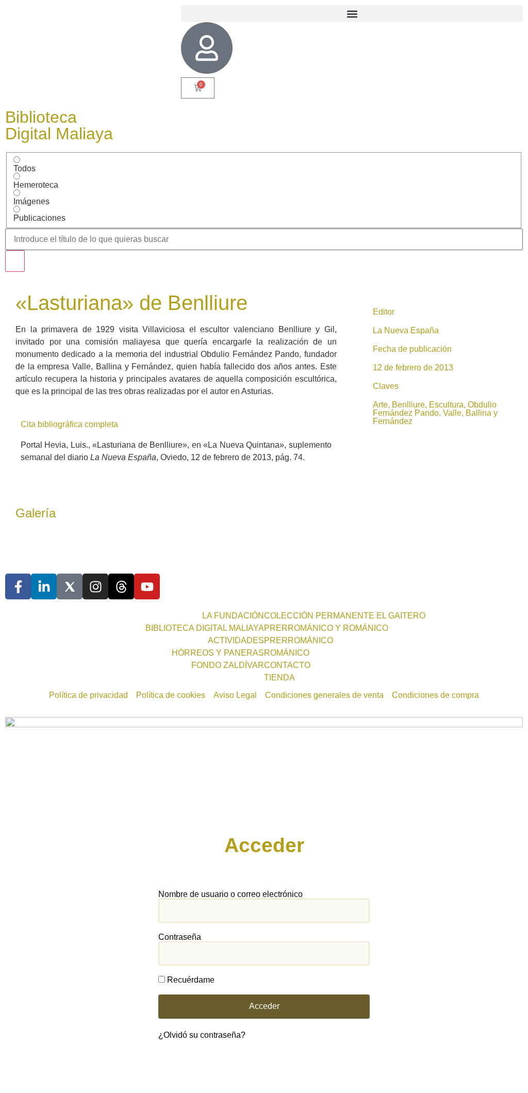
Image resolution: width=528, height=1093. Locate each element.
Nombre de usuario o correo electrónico (230, 894)
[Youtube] (147, 586)
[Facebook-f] (18, 586)
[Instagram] (95, 586)
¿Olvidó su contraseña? (201, 1035)
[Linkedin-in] (44, 586)
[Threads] (121, 586)
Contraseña (179, 937)
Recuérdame (189, 980)
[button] (352, 13)
